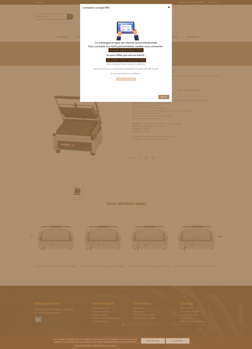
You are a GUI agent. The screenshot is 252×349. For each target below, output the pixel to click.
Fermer (164, 97)
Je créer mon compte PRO (126, 60)
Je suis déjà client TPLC (126, 50)
